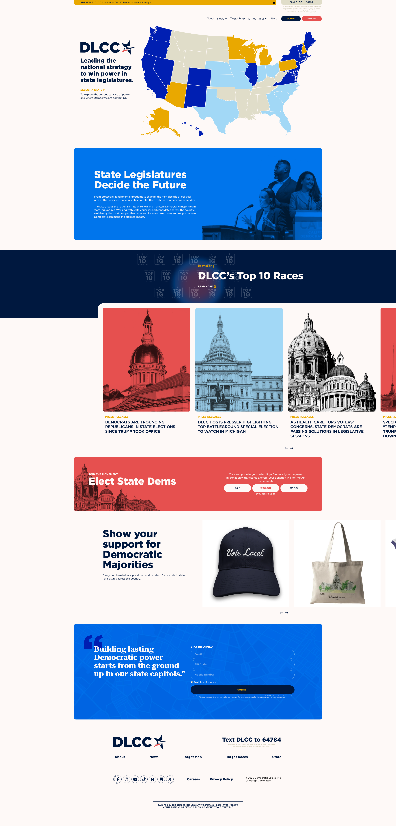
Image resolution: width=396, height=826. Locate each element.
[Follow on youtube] (135, 779)
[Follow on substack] (161, 779)
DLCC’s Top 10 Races (250, 276)
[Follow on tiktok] (144, 779)
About (210, 18)
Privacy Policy (221, 779)
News (220, 18)
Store (273, 18)
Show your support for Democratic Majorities (132, 549)
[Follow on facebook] (118, 779)
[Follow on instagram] (126, 779)
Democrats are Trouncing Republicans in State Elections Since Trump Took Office (140, 427)
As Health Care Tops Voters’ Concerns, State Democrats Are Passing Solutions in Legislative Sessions (327, 429)
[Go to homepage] (140, 741)
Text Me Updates (205, 682)
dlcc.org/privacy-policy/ (278, 697)
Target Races (256, 18)
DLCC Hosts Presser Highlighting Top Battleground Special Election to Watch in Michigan (238, 427)
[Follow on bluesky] (152, 779)
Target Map (237, 18)
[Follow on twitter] (170, 779)
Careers (193, 779)
